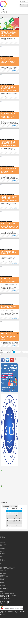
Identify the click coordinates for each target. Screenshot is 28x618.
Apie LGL (2, 551)
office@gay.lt (8, 601)
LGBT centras (3, 557)
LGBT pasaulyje (10, 17)
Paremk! (2, 587)
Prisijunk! (2, 585)
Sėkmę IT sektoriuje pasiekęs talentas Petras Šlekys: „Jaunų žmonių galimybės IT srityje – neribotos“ (9, 336)
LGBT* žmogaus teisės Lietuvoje (8, 567)
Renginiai (2, 582)
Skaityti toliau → (14, 43)
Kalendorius (6, 506)
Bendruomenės (4, 576)
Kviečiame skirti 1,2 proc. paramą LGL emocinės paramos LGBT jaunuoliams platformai (9, 198)
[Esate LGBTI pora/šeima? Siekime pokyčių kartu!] (9, 299)
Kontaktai (2, 537)
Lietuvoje (17, 17)
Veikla (1, 556)
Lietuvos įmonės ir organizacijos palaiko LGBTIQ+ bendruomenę (8, 280)
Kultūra (2, 579)
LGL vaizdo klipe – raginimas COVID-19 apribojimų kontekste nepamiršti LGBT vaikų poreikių (8, 61)
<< (7, 508)
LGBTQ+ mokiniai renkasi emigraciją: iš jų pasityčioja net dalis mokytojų (8, 170)
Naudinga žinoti (4, 570)
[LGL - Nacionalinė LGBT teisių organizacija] (3, 7)
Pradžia (2, 536)
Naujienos (2, 17)
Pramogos (3, 578)
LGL (1, 545)
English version (4, 588)
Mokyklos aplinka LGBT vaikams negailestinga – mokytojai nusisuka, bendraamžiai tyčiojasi (9, 143)
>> (21, 508)
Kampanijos (3, 559)
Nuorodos (3, 581)
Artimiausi (14, 506)
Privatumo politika (5, 539)
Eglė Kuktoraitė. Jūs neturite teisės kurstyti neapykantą (8, 253)
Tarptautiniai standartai (6, 568)
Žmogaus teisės (4, 548)
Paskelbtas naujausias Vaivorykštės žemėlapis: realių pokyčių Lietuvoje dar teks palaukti (9, 33)
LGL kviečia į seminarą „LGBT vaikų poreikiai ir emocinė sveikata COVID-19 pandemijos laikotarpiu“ (9, 225)
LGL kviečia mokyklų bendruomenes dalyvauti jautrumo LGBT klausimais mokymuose (9, 88)
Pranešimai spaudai (5, 547)
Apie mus (2, 555)
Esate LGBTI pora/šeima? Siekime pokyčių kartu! (8, 307)
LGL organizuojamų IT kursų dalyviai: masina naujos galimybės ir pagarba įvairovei (8, 115)
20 (25, 352)
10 (22, 352)
